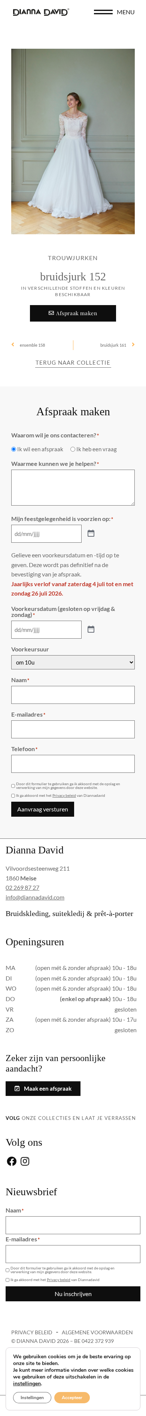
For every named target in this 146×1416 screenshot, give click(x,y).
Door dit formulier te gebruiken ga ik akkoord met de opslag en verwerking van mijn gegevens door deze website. (68, 785)
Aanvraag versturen (42, 809)
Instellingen (32, 1398)
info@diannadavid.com (35, 897)
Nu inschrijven (73, 1293)
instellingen (27, 1383)
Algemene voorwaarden (97, 1332)
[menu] (103, 12)
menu (126, 11)
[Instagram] (25, 1162)
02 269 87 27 (22, 887)
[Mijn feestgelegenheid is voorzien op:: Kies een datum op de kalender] (90, 534)
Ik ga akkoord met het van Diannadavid (60, 795)
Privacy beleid (64, 795)
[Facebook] (11, 1162)
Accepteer (72, 1398)
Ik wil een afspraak (40, 449)
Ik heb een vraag (96, 449)
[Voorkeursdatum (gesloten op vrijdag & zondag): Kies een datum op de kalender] (90, 630)
